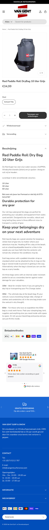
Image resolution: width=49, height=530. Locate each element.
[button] (45, 11)
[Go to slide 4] (24, 383)
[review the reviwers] (40, 366)
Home (4, 29)
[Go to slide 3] (22, 383)
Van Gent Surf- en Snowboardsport (18, 524)
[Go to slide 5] (26, 383)
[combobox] (24, 21)
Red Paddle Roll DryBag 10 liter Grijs (19, 29)
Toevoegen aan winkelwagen (33, 115)
